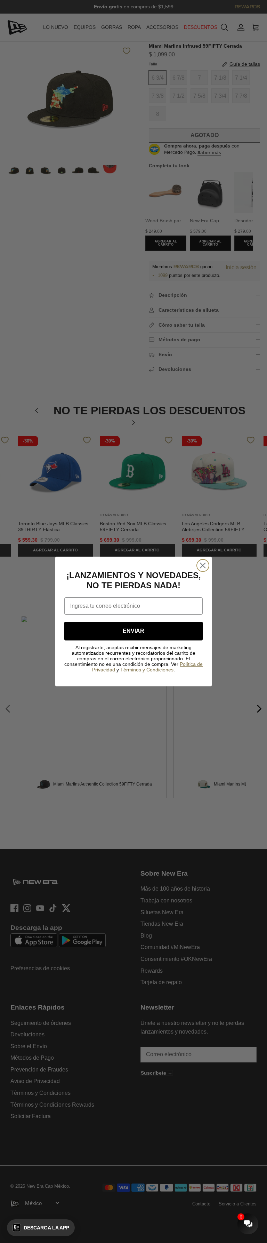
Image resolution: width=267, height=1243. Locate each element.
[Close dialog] (203, 565)
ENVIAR (133, 631)
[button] (41, 1227)
